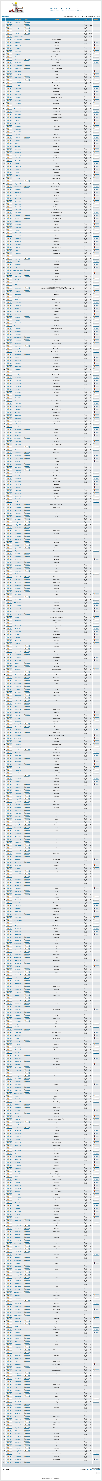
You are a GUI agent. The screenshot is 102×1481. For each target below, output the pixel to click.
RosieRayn (18, 865)
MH (18, 31)
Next (98, 1469)
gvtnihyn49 (18, 706)
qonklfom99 (18, 853)
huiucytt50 (18, 1312)
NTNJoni (18, 1194)
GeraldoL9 (18, 1151)
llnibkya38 (18, 1410)
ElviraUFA (18, 117)
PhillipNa (17, 718)
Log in (80, 10)
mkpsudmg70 (18, 1070)
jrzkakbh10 (18, 1361)
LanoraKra (18, 386)
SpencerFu (18, 493)
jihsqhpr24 (18, 1462)
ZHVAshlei (18, 300)
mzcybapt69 (18, 1128)
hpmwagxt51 (17, 724)
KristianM (18, 357)
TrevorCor (18, 478)
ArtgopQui (18, 103)
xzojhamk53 (18, 1055)
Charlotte (17, 42)
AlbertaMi (18, 158)
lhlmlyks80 (18, 1220)
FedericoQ (18, 1038)
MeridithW (18, 331)
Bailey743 (18, 1145)
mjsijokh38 (18, 1430)
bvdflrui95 (18, 519)
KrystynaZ (18, 461)
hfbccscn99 (18, 851)
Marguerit (18, 926)
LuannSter (18, 421)
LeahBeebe (18, 71)
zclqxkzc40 (18, 787)
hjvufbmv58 (18, 1280)
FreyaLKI (18, 1182)
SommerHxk (18, 238)
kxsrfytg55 (18, 1384)
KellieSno (18, 574)
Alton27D (18, 279)
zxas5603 (18, 311)
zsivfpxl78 (18, 585)
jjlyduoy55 (18, 548)
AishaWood (18, 106)
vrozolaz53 (18, 796)
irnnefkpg (18, 218)
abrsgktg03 (18, 695)
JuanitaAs (18, 1454)
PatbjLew (18, 112)
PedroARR (18, 1116)
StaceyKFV (18, 1332)
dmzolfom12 (18, 1413)
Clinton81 (18, 201)
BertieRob (18, 224)
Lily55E (18, 643)
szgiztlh (18, 715)
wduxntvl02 (18, 565)
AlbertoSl (17, 86)
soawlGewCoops (18, 270)
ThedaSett (18, 1130)
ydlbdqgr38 (18, 577)
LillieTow (18, 262)
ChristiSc (18, 135)
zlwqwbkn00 (18, 591)
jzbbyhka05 (18, 1367)
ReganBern (18, 62)
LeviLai (18, 1214)
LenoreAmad (18, 1047)
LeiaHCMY (18, 1032)
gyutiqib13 (18, 802)
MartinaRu (18, 149)
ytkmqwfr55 (18, 975)
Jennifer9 (18, 487)
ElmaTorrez (18, 721)
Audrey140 (18, 143)
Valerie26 (18, 363)
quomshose (18, 750)
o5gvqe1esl (18, 1217)
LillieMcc (18, 178)
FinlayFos (18, 415)
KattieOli (18, 1139)
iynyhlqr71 (18, 1272)
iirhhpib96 (18, 533)
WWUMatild (18, 729)
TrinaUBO (18, 369)
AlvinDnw (18, 773)
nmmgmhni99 (18, 1373)
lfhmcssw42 (18, 675)
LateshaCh (18, 637)
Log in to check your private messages (66, 10)
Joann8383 (18, 1254)
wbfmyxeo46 (18, 1269)
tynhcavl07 (18, 1283)
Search (57, 8)
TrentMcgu (18, 1370)
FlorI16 (18, 1044)
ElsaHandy (18, 502)
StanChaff (18, 352)
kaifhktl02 (18, 666)
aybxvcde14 (18, 790)
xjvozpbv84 (18, 545)
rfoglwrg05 (18, 1439)
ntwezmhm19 (18, 1093)
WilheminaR (18, 221)
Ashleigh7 (18, 83)
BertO (18, 1263)
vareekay (17, 22)
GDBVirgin (18, 657)
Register (81, 8)
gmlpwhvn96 (17, 1260)
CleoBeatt (18, 484)
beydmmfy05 (17, 828)
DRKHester (18, 1177)
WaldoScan (18, 129)
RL (18, 25)
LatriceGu (18, 1399)
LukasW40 (18, 496)
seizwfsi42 (18, 1252)
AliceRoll (18, 120)
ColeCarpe (18, 389)
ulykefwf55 (18, 597)
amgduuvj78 (18, 689)
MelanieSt (18, 735)
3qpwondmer (18, 326)
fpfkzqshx (18, 1309)
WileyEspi (18, 366)
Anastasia (18, 1185)
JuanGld (18, 48)
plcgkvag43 (18, 1021)
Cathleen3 (18, 888)
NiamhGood (18, 1200)
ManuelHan (18, 917)
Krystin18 (18, 1162)
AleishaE (18, 1119)
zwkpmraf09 (18, 1338)
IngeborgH (18, 1159)
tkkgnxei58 (18, 510)
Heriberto (18, 1096)
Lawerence (18, 620)
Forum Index (5, 16)
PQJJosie (18, 1295)
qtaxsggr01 (18, 663)
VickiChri (18, 247)
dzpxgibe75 (18, 1451)
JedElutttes (18, 470)
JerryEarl (18, 1125)
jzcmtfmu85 (18, 516)
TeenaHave (18, 51)
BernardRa (18, 114)
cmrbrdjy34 (18, 698)
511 (96, 1469)
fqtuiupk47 (18, 998)
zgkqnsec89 (18, 986)
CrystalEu (18, 1148)
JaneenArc (18, 1099)
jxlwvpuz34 (18, 556)
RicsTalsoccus (18, 181)
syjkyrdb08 (18, 1229)
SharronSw (18, 499)
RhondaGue (18, 1298)
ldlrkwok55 (18, 1396)
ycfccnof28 (18, 568)
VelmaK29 (18, 608)
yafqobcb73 (18, 954)
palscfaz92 (18, 989)
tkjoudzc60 (18, 727)
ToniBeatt (18, 403)
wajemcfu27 (18, 830)
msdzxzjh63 (18, 877)
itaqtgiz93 (18, 940)
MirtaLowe (18, 931)
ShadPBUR (18, 712)
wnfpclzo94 (18, 978)
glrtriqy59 (18, 825)
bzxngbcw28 (18, 758)
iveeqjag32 (18, 1067)
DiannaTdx (18, 1142)
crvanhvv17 (18, 952)
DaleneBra (18, 418)
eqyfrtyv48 (18, 1226)
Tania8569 (18, 1168)
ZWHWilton (18, 294)
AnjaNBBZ (18, 161)
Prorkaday (18, 464)
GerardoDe (18, 1165)
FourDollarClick (18, 738)
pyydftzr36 (18, 686)
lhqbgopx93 (18, 816)
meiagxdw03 (17, 943)
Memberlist (64, 8)
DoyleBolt (18, 660)
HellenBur (18, 212)
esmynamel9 (17, 337)
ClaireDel (18, 1154)
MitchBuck (18, 241)
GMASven (18, 594)
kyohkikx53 (18, 1006)
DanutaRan (18, 432)
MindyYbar (18, 328)
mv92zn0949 (18, 210)
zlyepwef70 (18, 571)
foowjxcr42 (18, 1001)
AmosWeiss (18, 343)
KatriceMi (18, 314)
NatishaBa (18, 1174)
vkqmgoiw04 (18, 937)
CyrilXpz (18, 767)
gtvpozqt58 (18, 862)
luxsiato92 (18, 1376)
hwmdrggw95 (18, 1275)
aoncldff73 (18, 914)
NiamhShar (18, 45)
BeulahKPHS (18, 132)
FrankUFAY (18, 744)
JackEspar (18, 378)
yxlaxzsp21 (18, 703)
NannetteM (18, 198)
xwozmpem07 (18, 946)
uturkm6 (18, 372)
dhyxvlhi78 (18, 1358)
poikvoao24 (18, 1087)
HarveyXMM (18, 273)
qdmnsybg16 (18, 683)
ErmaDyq (18, 163)
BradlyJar (18, 412)
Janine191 (18, 934)
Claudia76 (18, 169)
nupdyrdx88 (18, 646)
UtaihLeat (18, 1211)
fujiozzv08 (18, 1079)
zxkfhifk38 (18, 882)
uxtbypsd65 (18, 1347)
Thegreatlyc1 (18, 429)
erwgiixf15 (18, 799)
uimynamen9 (18, 438)
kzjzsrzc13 (18, 1061)
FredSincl (18, 146)
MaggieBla (18, 349)
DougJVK (18, 753)
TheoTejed (18, 1084)
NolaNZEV (18, 227)
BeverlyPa (18, 152)
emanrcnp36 (18, 813)
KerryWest (18, 192)
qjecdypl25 (18, 732)
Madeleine (18, 1191)
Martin (18, 34)
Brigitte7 (18, 611)
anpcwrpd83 (18, 1448)
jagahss (18, 447)
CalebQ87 (18, 1318)
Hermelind (18, 1035)
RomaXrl (18, 1205)
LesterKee (18, 605)
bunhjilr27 (18, 1015)
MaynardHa (18, 551)
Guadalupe (18, 57)
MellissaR (18, 1110)
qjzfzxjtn (18, 291)
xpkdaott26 (18, 1387)
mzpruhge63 (18, 579)
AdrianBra (18, 441)
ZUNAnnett (18, 1329)
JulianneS (18, 383)
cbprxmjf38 (18, 562)
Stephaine (18, 450)
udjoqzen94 (18, 1442)
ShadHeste (18, 1188)
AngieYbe (18, 1027)
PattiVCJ (18, 172)
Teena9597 (18, 100)
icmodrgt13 (18, 874)
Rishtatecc (18, 60)
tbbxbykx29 (18, 819)
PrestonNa (18, 360)
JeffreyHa (18, 140)
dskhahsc (18, 467)
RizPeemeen (18, 187)
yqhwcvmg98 (18, 1315)
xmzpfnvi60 (18, 1407)
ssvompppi (18, 77)
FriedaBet (18, 233)
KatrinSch (18, 204)
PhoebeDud (18, 559)
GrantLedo (18, 1009)
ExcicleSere (18, 764)
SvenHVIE (18, 155)
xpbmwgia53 (17, 807)
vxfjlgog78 (18, 525)
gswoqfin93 (18, 513)
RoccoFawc (18, 244)
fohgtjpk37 (18, 1073)
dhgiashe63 (18, 1428)
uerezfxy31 (18, 1321)
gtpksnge (17, 259)
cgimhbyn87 (18, 1436)
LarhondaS (18, 166)
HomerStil (18, 600)
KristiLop (18, 230)
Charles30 (18, 207)
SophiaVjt (18, 626)
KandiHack (18, 631)
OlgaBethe (18, 88)
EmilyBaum (18, 1156)
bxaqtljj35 (18, 963)
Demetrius (18, 334)
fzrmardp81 (18, 1041)
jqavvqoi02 (18, 530)
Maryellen (18, 1459)
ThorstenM (18, 1133)
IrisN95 (18, 250)
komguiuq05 (18, 839)
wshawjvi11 (18, 542)
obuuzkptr (18, 354)
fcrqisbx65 (18, 553)
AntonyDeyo (18, 427)
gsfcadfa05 (18, 701)
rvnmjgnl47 (18, 1237)
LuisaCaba (18, 267)
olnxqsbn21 (18, 1379)
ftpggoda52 (18, 845)
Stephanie (18, 401)
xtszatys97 (18, 539)
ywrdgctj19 (18, 885)
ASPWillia (18, 761)
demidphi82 (18, 1301)
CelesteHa (18, 778)
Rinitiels (18, 784)
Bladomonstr (18, 871)
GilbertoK (18, 424)
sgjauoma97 (18, 652)
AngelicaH (18, 1364)
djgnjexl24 (18, 346)
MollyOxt (18, 175)
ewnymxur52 (17, 1018)
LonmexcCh (18, 623)
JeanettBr (18, 966)
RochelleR (18, 303)
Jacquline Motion (18, 37)
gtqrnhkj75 (18, 810)
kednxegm (18, 455)
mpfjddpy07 (18, 1104)
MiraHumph (18, 323)
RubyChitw (18, 1053)
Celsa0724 (18, 923)
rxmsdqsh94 (18, 891)
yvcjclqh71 (18, 1122)
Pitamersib (18, 1456)
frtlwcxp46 (18, 972)
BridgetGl (18, 868)
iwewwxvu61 (17, 1249)
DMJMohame (18, 603)
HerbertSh (18, 94)
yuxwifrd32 (18, 842)
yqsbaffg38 (18, 709)
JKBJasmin (18, 490)
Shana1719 (18, 897)
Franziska (18, 398)
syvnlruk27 (18, 276)
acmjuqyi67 (18, 822)
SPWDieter (18, 435)
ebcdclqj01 (18, 1306)
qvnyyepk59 (18, 680)
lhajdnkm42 (18, 1390)
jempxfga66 (18, 1076)
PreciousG (18, 1050)
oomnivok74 (18, 1422)
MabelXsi (18, 476)
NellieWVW (18, 1304)
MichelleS (18, 900)
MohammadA (18, 109)
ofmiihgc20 (18, 1341)
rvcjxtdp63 (18, 507)
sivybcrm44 (18, 879)
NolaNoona (18, 256)
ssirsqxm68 (18, 1381)
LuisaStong (18, 747)
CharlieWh (18, 903)
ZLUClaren (18, 406)
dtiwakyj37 (18, 1090)
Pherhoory (18, 504)
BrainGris (18, 189)
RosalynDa (18, 297)
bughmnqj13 (18, 1344)
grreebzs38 (18, 793)
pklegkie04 (18, 836)
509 (91, 1469)
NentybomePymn (18, 458)
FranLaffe (18, 628)
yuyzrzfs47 (18, 1004)
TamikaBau (18, 741)
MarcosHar (18, 781)
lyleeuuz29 (18, 1416)
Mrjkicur (18, 80)
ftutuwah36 (18, 992)
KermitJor (18, 123)
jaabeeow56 (18, 804)
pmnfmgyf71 (18, 995)
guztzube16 (18, 1107)
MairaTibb (18, 755)
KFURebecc (18, 444)
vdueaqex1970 (18, 39)
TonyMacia (18, 908)
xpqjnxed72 (18, 894)
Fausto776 (18, 236)
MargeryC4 (18, 1024)
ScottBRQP (18, 473)
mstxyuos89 (18, 522)
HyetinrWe (18, 859)
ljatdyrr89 (18, 848)
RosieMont (18, 960)
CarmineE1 (18, 195)
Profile (53, 10)
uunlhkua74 (18, 1433)
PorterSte (18, 634)
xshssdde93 (18, 969)
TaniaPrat (18, 770)
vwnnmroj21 (18, 1289)
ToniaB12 (18, 1208)
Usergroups (73, 8)
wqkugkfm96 (18, 1445)
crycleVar (17, 137)
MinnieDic (18, 1197)
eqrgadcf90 (18, 536)
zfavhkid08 (18, 1350)
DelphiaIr (17, 54)
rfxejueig (18, 215)
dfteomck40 (18, 1353)
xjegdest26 (18, 949)
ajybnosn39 (18, 856)
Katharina (18, 640)
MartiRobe (18, 1223)
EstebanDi (18, 1171)
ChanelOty (18, 395)
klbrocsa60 (18, 980)
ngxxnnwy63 (18, 1278)
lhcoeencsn (18, 528)
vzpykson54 (18, 776)
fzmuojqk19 (18, 588)
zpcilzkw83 (18, 1324)
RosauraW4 (18, 617)
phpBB (48, 1478)
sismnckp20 (18, 1355)
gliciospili (18, 317)
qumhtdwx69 (17, 1243)
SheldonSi (18, 264)
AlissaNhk (18, 253)
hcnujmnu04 (18, 1240)
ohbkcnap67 (18, 1231)
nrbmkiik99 (18, 453)
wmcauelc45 (18, 1335)
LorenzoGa (18, 409)
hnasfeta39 (18, 1425)
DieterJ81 (18, 1203)
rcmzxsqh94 (18, 1246)
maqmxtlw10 (18, 1081)
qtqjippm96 (18, 1286)
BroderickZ (18, 126)
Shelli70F (18, 1179)
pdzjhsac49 (18, 649)
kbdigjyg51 (18, 614)
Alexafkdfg (18, 340)
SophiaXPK (18, 184)
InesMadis (18, 282)
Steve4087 (18, 1402)
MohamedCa (18, 920)
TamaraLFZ (18, 1136)
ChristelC (18, 1064)
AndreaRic (18, 929)
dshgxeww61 (18, 957)
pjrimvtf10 (18, 983)
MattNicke (18, 481)
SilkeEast (18, 392)
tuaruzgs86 (18, 654)
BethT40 (18, 91)
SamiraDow (18, 905)
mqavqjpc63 (18, 1266)
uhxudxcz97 (18, 1257)
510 (94, 1469)
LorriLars (18, 320)
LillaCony (18, 285)
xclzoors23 (18, 582)
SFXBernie (18, 1327)
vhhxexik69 (18, 1012)
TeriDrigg (17, 97)
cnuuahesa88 (18, 65)
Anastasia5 (18, 1102)
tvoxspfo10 (18, 1419)
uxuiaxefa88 (18, 68)
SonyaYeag (18, 911)
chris (18, 28)
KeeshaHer (18, 305)
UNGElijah (18, 669)
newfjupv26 (18, 833)
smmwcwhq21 (18, 1029)
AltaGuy (18, 375)
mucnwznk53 (18, 1292)
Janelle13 (18, 380)
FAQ (52, 8)
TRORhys (18, 74)
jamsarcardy (18, 288)
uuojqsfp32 (18, 1234)
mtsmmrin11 (18, 1113)
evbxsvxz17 (18, 672)
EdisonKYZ (18, 308)
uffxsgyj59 (18, 1393)
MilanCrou (18, 1058)
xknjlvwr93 (18, 692)
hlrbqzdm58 (18, 678)
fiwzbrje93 (18, 1404)
